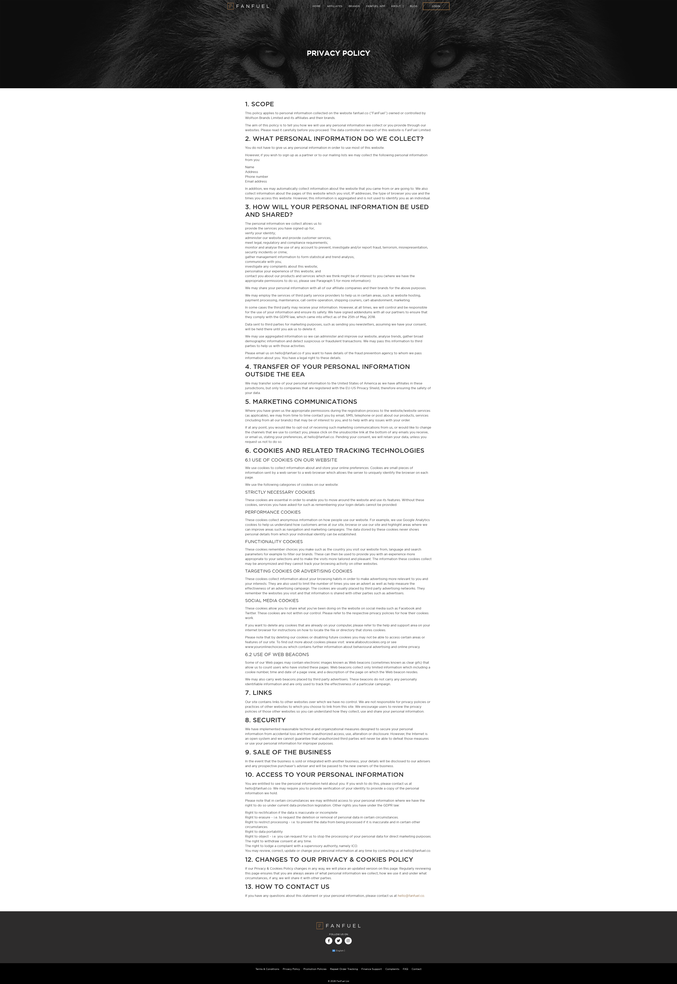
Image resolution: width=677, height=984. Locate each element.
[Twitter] (338, 940)
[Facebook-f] (328, 940)
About (396, 6)
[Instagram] (348, 940)
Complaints (392, 969)
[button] (436, 6)
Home (317, 6)
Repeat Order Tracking (344, 969)
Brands (354, 6)
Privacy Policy (291, 969)
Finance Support (371, 969)
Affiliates (334, 6)
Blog (413, 6)
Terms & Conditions (267, 969)
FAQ (405, 969)
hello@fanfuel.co (411, 896)
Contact (417, 969)
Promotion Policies (315, 969)
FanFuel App (375, 6)
